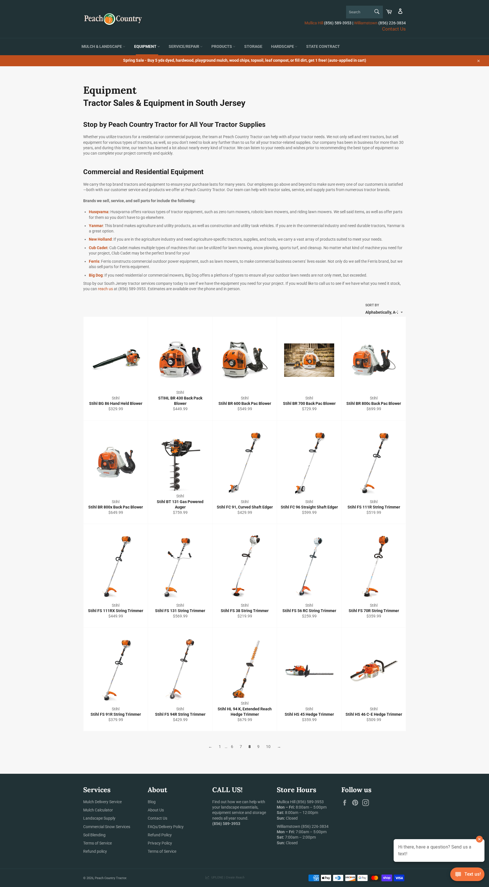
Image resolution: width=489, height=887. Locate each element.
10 (268, 746)
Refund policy (95, 851)
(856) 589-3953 (310, 802)
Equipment (145, 46)
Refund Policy (160, 835)
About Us (156, 810)
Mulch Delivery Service (102, 802)
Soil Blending (94, 835)
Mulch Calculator (98, 810)
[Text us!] (467, 875)
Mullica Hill (313, 23)
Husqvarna (98, 212)
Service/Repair (184, 46)
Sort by (372, 305)
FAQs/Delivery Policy (166, 826)
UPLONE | (227, 877)
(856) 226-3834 (315, 826)
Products (222, 46)
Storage (253, 46)
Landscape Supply (99, 818)
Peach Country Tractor (110, 878)
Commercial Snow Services (106, 826)
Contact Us (394, 29)
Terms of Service (97, 843)
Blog (152, 802)
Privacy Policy (160, 843)
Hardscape (283, 46)
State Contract (323, 46)
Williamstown (366, 23)
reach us (105, 289)
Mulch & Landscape (102, 46)
